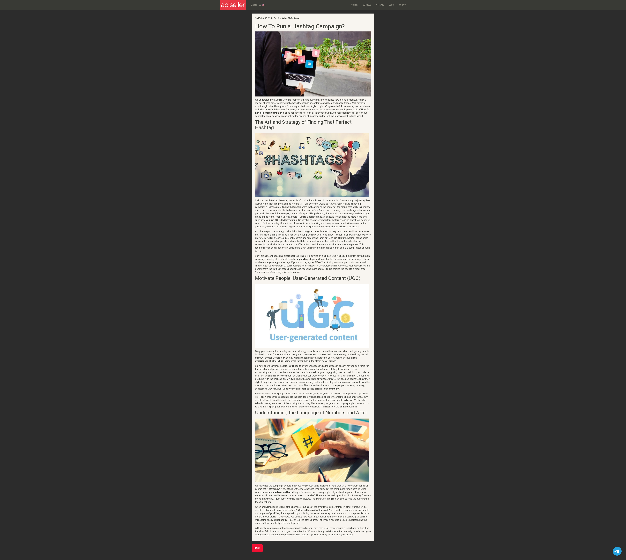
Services (367, 5)
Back (257, 548)
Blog (391, 5)
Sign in (354, 5)
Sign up (402, 5)
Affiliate (380, 5)
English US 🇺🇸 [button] (257, 5)
